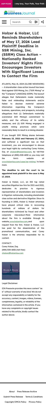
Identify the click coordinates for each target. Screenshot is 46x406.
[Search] (30, 22)
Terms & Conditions (34, 397)
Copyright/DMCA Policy (15, 402)
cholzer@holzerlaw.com (20, 152)
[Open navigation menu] (4, 22)
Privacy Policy (35, 402)
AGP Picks (6, 4)
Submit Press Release (13, 397)
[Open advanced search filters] (36, 22)
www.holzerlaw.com (18, 221)
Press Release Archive (27, 391)
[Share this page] (42, 22)
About (12, 391)
